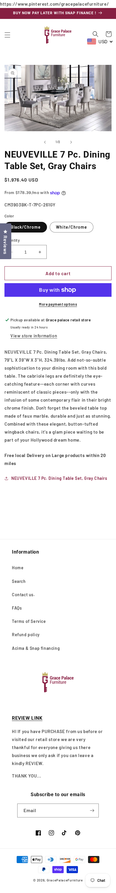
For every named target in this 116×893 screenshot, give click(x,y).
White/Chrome (71, 227)
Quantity (12, 240)
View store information (33, 335)
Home (17, 567)
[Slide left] (44, 142)
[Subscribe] (91, 810)
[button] (7, 34)
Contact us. (23, 594)
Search (19, 581)
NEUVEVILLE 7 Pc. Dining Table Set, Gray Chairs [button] (59, 478)
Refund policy (26, 634)
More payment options (58, 304)
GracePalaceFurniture (65, 880)
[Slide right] (71, 142)
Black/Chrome (26, 227)
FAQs (17, 607)
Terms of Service (29, 621)
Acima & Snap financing (36, 648)
